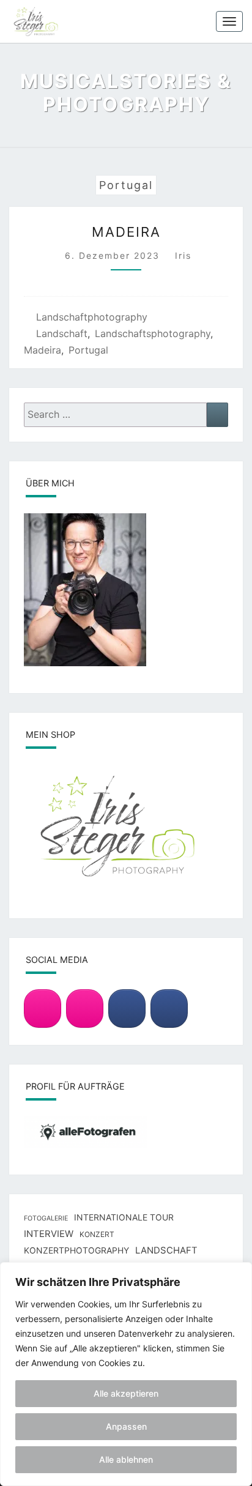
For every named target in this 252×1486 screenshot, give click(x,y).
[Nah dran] (239, 1272)
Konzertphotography (76, 1250)
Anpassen (126, 1426)
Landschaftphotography (91, 317)
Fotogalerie (46, 1218)
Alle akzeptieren (126, 1393)
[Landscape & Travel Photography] (42, 1008)
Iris (183, 255)
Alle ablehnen (126, 1459)
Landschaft (61, 333)
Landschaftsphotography (152, 333)
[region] (126, 1374)
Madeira (126, 232)
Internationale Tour (124, 1217)
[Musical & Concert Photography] (84, 1008)
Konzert (97, 1234)
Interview (48, 1233)
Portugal (88, 350)
